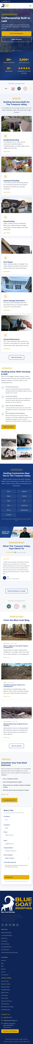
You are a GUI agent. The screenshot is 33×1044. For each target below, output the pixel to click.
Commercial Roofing (6, 935)
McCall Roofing (5, 1004)
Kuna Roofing (4, 998)
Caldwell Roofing (5, 989)
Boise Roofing (4, 981)
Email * (5, 840)
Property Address (8, 847)
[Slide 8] (20, 50)
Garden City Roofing (6, 1001)
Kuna (8, 505)
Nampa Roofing (5, 987)
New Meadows (24, 510)
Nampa (8, 496)
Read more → (7, 657)
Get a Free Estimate (16, 35)
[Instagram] (6, 924)
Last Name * (7, 825)
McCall (8, 510)
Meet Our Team (8, 427)
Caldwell (24, 496)
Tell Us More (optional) (10, 862)
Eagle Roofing (4, 992)
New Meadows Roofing (7, 1006)
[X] (10, 924)
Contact (3, 972)
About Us (3, 960)
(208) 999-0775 (6, 1)
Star (24, 500)
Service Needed (8, 855)
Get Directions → (7, 1027)
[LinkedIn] (17, 924)
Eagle (8, 500)
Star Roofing (4, 995)
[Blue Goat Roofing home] (5, 6)
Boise (8, 491)
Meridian (24, 491)
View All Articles (16, 746)
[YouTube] (13, 924)
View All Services (16, 357)
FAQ (2, 966)
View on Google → (22, 552)
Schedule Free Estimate (10, 1031)
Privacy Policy (4, 974)
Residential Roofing (6, 932)
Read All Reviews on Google (16, 591)
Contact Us (9, 877)
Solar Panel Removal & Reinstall (9, 952)
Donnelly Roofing (5, 1009)
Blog (2, 963)
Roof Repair (4, 941)
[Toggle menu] (30, 5)
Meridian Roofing (5, 984)
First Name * (7, 816)
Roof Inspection (5, 949)
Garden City (24, 505)
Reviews (3, 969)
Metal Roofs (4, 938)
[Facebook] (2, 924)
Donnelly (8, 514)
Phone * (6, 832)
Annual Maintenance (6, 946)
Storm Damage (5, 944)
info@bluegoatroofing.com (10, 1020)
